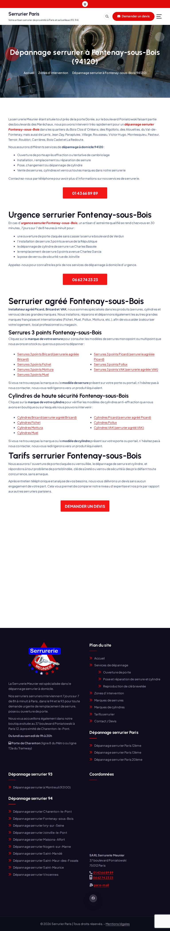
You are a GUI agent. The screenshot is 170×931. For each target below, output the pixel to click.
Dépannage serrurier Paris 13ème (117, 752)
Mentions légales (118, 924)
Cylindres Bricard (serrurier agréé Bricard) (47, 417)
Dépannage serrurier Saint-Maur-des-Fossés (46, 860)
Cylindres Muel (27, 433)
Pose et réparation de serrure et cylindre (131, 679)
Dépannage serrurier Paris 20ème (118, 759)
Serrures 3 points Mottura (35, 369)
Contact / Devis (105, 721)
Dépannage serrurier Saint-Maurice (38, 867)
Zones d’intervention (53, 73)
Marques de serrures (109, 700)
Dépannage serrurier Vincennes (35, 874)
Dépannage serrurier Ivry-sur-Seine (38, 825)
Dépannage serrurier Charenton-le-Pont (42, 811)
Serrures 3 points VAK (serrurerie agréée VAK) (126, 369)
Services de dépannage (111, 665)
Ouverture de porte (117, 672)
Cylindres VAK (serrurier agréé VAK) (119, 427)
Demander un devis (135, 16)
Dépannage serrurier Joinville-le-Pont (40, 832)
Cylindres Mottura (30, 427)
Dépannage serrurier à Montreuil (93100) (42, 787)
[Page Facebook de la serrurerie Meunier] (93, 898)
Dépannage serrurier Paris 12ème (117, 745)
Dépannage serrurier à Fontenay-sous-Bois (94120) (109, 73)
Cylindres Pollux (105, 422)
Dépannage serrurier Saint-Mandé (37, 853)
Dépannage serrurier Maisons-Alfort (39, 839)
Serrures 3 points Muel (33, 374)
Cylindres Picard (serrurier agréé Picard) (122, 417)
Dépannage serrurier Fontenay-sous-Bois (43, 818)
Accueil (29, 73)
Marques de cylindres (109, 707)
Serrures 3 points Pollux (111, 364)
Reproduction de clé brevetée (124, 686)
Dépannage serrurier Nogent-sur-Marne (42, 846)
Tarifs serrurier (104, 714)
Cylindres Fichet (29, 422)
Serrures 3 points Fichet (34, 364)
